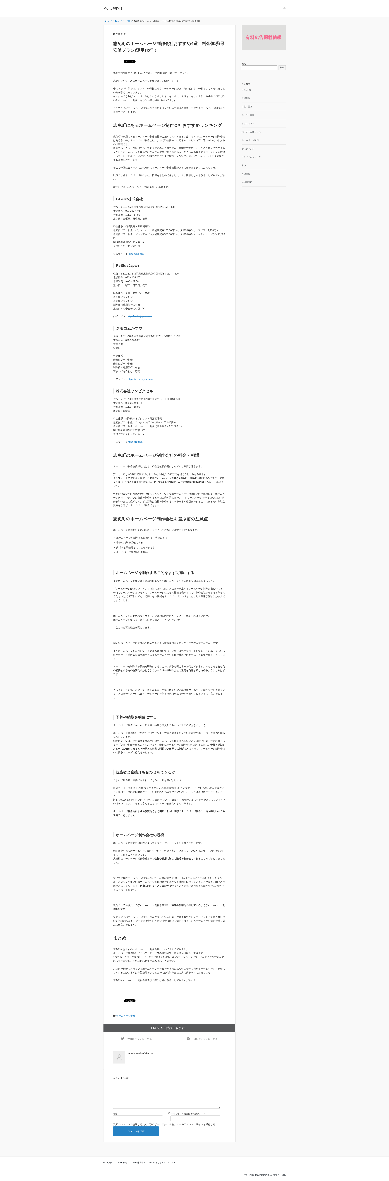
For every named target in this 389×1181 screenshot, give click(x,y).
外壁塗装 (246, 174)
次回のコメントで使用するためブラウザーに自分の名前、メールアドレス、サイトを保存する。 (165, 1124)
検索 (244, 63)
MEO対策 (246, 89)
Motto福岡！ (113, 8)
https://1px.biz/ (135, 442)
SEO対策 (246, 98)
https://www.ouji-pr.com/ (140, 379)
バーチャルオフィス (251, 132)
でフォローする (139, 1038)
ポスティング (248, 148)
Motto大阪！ (108, 1162)
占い (244, 165)
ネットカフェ (248, 123)
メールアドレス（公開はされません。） (186, 1114)
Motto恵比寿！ (139, 1162)
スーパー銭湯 (248, 115)
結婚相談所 (247, 182)
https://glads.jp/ (136, 253)
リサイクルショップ (251, 157)
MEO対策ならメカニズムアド (162, 1162)
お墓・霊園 (247, 106)
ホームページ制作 (126, 1015)
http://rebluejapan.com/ (140, 316)
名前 (115, 1114)
